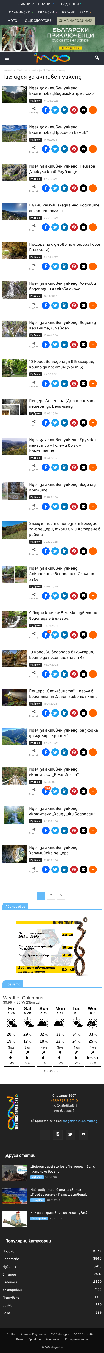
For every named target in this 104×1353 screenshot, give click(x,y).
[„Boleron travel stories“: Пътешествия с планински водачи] (14, 1173)
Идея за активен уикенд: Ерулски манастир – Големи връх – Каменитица (62, 446)
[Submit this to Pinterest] (74, 110)
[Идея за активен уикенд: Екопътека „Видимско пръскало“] (14, 94)
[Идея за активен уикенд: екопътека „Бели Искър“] (14, 776)
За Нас (11, 1334)
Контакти (52, 1339)
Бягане (68, 13)
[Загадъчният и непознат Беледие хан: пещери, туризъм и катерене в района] (14, 530)
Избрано (35, 100)
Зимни (24, 4)
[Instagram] (58, 1135)
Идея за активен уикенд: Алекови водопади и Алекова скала (62, 286)
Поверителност (76, 1339)
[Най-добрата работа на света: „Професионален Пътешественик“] (14, 1196)
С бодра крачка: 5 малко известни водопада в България (63, 616)
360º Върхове (83, 1334)
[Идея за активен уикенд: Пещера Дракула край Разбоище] (14, 172)
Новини (8, 1252)
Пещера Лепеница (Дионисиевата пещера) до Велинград (63, 404)
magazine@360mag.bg (80, 1121)
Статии (9, 1275)
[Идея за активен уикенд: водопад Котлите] (14, 491)
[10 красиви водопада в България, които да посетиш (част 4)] (14, 658)
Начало (7, 70)
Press (20, 1339)
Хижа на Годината (76, 21)
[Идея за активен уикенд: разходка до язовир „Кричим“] (14, 737)
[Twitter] (70, 1135)
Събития (10, 1282)
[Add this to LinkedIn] (64, 110)
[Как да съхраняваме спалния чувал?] (14, 1219)
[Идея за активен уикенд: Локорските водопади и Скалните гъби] (14, 575)
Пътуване (38, 1200)
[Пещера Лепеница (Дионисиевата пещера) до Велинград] (14, 407)
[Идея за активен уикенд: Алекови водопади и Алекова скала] (14, 290)
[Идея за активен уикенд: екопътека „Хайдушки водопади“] (14, 815)
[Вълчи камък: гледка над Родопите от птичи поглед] (14, 211)
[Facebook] (45, 1135)
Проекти (34, 1339)
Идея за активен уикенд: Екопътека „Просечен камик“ (58, 130)
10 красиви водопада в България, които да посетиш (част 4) (61, 655)
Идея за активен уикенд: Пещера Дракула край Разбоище (62, 169)
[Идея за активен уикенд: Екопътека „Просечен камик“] (14, 133)
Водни (44, 4)
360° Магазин (59, 1334)
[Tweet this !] (55, 110)
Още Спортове (38, 21)
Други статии (20, 1156)
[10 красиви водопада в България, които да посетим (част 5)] (14, 368)
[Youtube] (83, 1135)
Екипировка (39, 1218)
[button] (97, 58)
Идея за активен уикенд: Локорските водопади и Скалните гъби (63, 574)
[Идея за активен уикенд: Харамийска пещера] (14, 854)
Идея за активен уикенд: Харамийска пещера (54, 850)
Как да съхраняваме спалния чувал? (58, 1213)
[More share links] (93, 110)
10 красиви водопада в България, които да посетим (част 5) (61, 364)
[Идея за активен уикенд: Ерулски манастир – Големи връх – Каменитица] (14, 446)
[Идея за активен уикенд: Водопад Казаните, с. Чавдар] (14, 329)
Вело (83, 13)
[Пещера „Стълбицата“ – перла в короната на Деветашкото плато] (14, 697)
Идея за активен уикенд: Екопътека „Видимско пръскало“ (62, 91)
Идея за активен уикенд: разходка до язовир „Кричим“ (63, 733)
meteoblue (52, 1071)
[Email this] (83, 110)
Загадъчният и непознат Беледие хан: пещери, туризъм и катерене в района (65, 529)
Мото (12, 21)
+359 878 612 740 (64, 1101)
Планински (19, 13)
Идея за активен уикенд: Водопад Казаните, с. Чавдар (62, 325)
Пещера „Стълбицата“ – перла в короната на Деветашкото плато (63, 694)
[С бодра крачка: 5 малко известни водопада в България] (14, 619)
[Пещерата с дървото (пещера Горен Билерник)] (14, 251)
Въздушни (68, 4)
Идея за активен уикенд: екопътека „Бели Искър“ (54, 772)
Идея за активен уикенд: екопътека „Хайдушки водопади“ (62, 811)
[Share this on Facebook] (46, 110)
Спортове (10, 1259)
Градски (46, 13)
